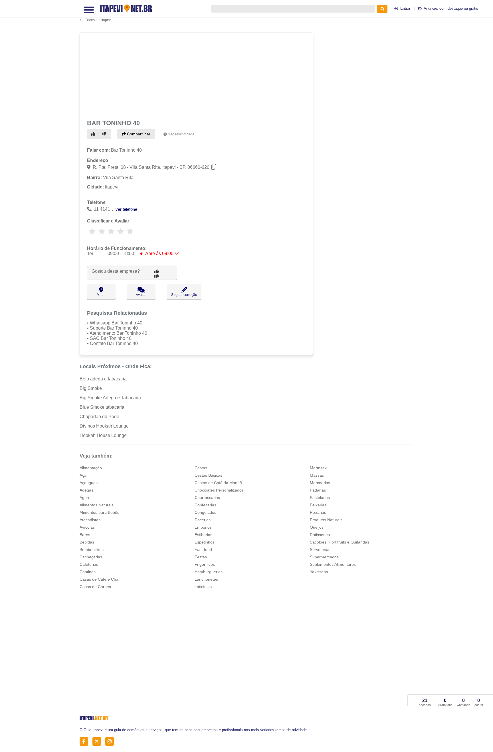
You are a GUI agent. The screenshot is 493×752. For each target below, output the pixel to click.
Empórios (203, 527)
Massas (317, 475)
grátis (473, 8)
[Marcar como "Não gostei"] (105, 134)
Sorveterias (320, 549)
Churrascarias (207, 497)
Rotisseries (320, 534)
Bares (85, 534)
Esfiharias (203, 534)
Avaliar (141, 295)
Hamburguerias (209, 571)
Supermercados (324, 557)
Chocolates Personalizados (219, 490)
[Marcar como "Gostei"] (94, 134)
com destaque (451, 8)
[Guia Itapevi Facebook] (85, 741)
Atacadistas (90, 520)
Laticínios (203, 586)
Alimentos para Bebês (99, 512)
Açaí (84, 475)
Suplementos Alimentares (333, 564)
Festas (201, 557)
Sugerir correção (184, 295)
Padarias (318, 490)
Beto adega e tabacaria (103, 378)
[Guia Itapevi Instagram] (111, 741)
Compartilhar (138, 134)
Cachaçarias (91, 557)
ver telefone (126, 209)
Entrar (405, 8)
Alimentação (91, 468)
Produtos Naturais (326, 520)
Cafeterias (89, 564)
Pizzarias (318, 512)
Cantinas (88, 571)
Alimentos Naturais (97, 505)
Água (84, 497)
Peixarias (318, 505)
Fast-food (203, 549)
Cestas (201, 468)
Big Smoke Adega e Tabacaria (110, 397)
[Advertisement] (197, 75)
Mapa (101, 295)
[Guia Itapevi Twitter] (98, 741)
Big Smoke (91, 388)
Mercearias (320, 482)
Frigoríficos (205, 564)
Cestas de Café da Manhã (218, 482)
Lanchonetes (206, 579)
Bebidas (87, 542)
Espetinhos (205, 542)
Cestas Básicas (208, 475)
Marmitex (318, 468)
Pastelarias (320, 497)
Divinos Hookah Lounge (104, 426)
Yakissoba (319, 571)
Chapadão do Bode (99, 416)
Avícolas (87, 527)
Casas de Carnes (95, 586)
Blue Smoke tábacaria (102, 407)
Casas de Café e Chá (99, 579)
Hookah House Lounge (103, 435)
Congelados (205, 512)
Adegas (86, 490)
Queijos (317, 527)
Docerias (203, 520)
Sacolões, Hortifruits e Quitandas (339, 542)
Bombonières (92, 549)
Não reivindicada (181, 134)
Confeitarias (205, 505)
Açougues (89, 482)
